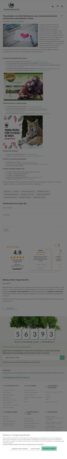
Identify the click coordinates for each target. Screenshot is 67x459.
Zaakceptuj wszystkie (49, 448)
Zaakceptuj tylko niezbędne (20, 448)
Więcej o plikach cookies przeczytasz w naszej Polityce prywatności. (23, 444)
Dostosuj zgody (35, 448)
